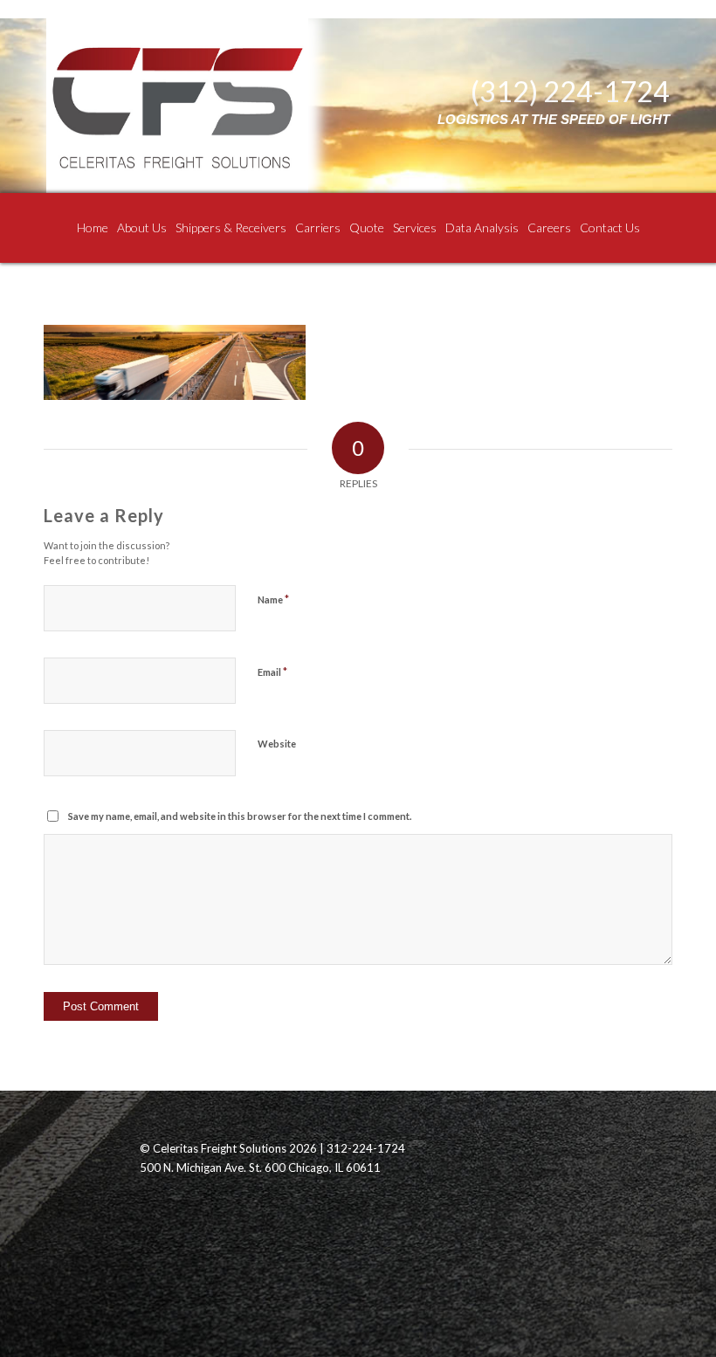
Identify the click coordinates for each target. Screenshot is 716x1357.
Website (277, 743)
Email (272, 671)
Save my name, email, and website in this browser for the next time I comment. (239, 816)
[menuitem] (92, 228)
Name (273, 599)
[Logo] (177, 105)
